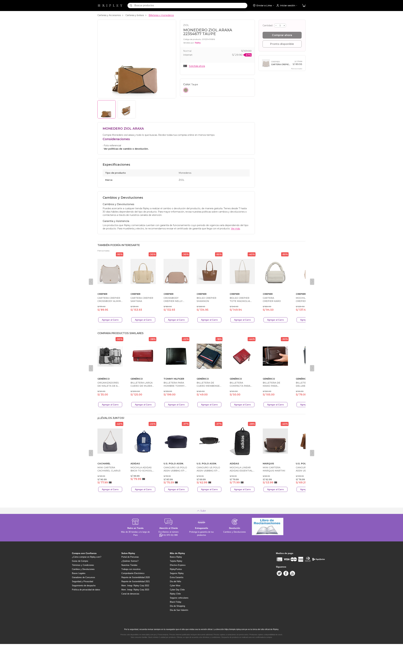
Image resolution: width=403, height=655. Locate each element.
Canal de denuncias (130, 594)
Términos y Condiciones (83, 565)
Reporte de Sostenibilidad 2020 (135, 577)
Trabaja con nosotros (131, 569)
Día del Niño (175, 581)
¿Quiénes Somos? (129, 561)
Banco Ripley (176, 557)
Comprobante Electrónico (132, 573)
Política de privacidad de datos (86, 589)
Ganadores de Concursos (83, 577)
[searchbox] (190, 5)
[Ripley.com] (112, 5)
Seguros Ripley (177, 573)
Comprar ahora (282, 35)
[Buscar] (131, 5)
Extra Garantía (176, 577)
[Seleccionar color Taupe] (185, 90)
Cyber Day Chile (177, 589)
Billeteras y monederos (161, 15)
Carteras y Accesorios (109, 15)
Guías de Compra (80, 561)
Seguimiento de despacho (84, 585)
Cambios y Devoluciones (83, 569)
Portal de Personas (130, 557)
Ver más (235, 228)
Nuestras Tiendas (129, 565)
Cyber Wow (175, 585)
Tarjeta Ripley (176, 561)
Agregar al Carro (110, 320)
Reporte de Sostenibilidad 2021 (135, 581)
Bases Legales (78, 573)
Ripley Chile (175, 594)
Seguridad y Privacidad (82, 581)
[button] (304, 5)
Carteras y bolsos (134, 15)
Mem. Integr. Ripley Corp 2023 (135, 589)
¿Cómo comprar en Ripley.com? (86, 557)
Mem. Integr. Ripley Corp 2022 (135, 585)
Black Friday (175, 602)
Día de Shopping (177, 606)
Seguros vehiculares (179, 598)
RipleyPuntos (176, 569)
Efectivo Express (178, 565)
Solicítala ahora (197, 66)
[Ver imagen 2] (127, 109)
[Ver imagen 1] (106, 109)
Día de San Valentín (179, 610)
